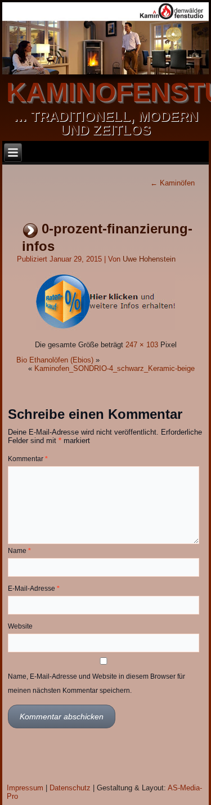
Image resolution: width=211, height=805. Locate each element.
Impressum (25, 788)
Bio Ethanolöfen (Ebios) (54, 360)
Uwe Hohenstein (149, 259)
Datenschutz (70, 788)
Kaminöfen (172, 183)
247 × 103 (141, 344)
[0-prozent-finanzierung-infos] (105, 329)
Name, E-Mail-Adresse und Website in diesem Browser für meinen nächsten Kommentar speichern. (96, 684)
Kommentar (28, 459)
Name (19, 551)
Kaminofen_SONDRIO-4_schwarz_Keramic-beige (114, 368)
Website (20, 626)
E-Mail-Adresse (34, 588)
